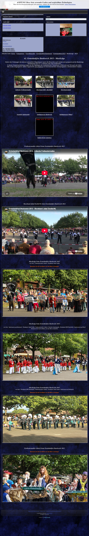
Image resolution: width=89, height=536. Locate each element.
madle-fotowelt (49, 513)
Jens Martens (39, 66)
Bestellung (5, 43)
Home (13, 53)
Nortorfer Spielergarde (23, 114)
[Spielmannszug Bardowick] (44, 112)
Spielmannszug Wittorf (65, 114)
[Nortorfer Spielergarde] (23, 106)
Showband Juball (66, 90)
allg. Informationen (7, 46)
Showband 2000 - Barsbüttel (44, 90)
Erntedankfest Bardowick (44, 53)
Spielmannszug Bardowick (44, 114)
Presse (4, 41)
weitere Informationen (70, 4)
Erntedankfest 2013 (59, 53)
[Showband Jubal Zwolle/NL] (66, 87)
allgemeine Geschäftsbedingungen (53, 511)
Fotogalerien (20, 53)
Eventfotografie (30, 53)
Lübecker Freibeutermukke (23, 90)
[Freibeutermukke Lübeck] (23, 87)
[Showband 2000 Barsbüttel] (44, 87)
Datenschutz (43, 511)
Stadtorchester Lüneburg (44, 138)
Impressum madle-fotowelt (33, 511)
